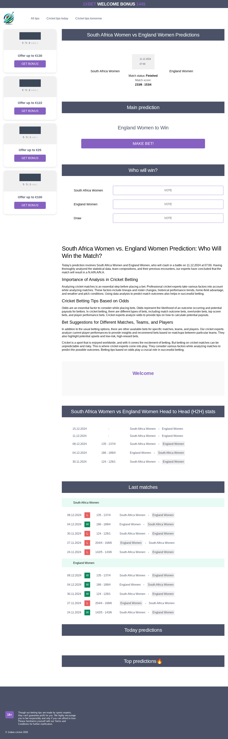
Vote (168, 190)
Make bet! (143, 143)
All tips (35, 18)
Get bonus (30, 63)
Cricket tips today (57, 18)
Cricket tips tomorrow (88, 18)
